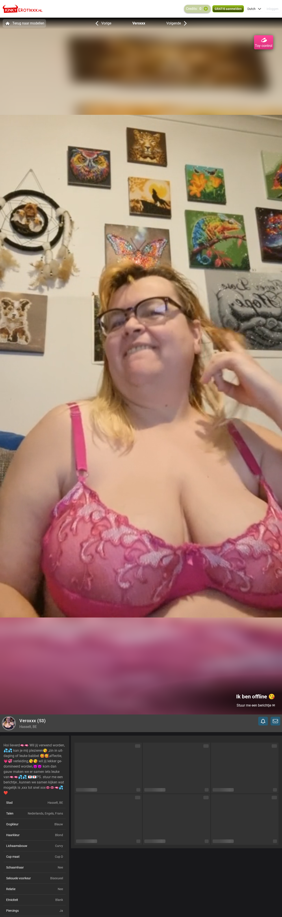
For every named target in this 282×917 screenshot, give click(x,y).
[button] (254, 8)
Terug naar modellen (28, 23)
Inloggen (272, 9)
